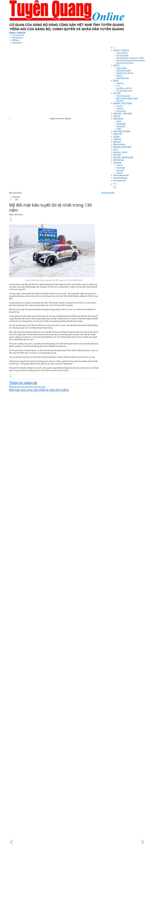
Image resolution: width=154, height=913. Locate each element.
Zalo (16, 199)
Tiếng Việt (21, 32)
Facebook (16, 197)
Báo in (17, 40)
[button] (129, 184)
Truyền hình (19, 35)
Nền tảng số (17, 42)
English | (13, 32)
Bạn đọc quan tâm (107, 193)
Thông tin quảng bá (23, 383)
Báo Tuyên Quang (15, 193)
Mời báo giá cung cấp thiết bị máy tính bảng (39, 390)
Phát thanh (18, 37)
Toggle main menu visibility (60, 118)
